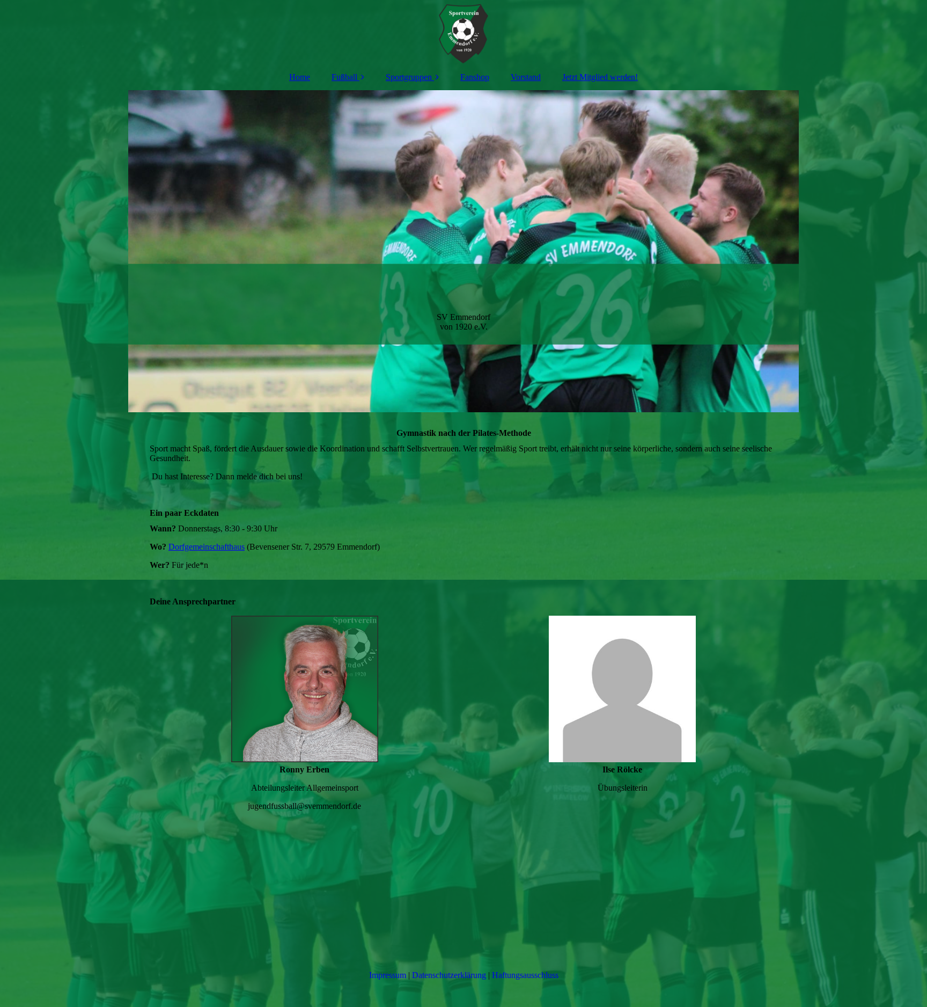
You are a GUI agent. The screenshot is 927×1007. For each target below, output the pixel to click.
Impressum (387, 975)
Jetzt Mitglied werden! (600, 77)
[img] (463, 32)
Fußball (344, 77)
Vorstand (526, 77)
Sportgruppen (409, 77)
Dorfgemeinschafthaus (206, 546)
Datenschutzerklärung (449, 975)
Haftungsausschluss (525, 975)
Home (299, 77)
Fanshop (474, 77)
